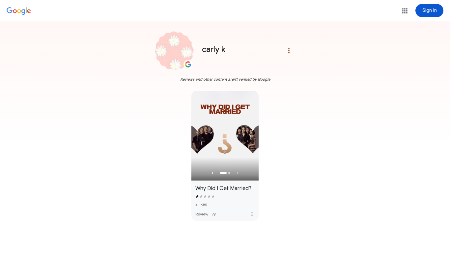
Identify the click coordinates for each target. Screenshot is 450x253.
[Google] (19, 11)
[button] (404, 10)
